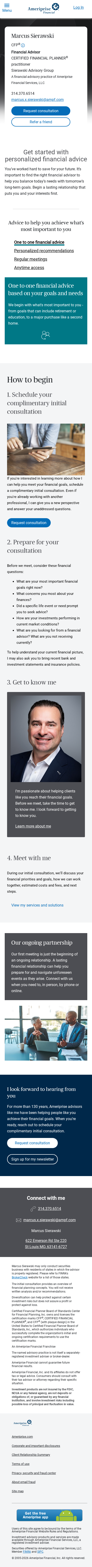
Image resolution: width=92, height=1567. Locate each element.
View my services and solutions (37, 905)
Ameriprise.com (22, 1436)
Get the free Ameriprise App (50, 1515)
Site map (18, 1491)
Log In (78, 7)
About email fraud (23, 1482)
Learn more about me (33, 826)
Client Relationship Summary (31, 1454)
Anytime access (29, 267)
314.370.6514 (22, 93)
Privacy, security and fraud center (34, 1473)
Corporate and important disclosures (36, 1446)
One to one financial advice (39, 242)
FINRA (27, 1551)
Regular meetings (30, 259)
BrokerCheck (20, 1277)
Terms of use (20, 1464)
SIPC (40, 1551)
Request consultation (41, 111)
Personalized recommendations (44, 250)
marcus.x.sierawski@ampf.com (37, 99)
